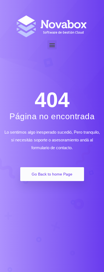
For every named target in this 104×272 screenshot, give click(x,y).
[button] (52, 44)
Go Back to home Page (52, 174)
